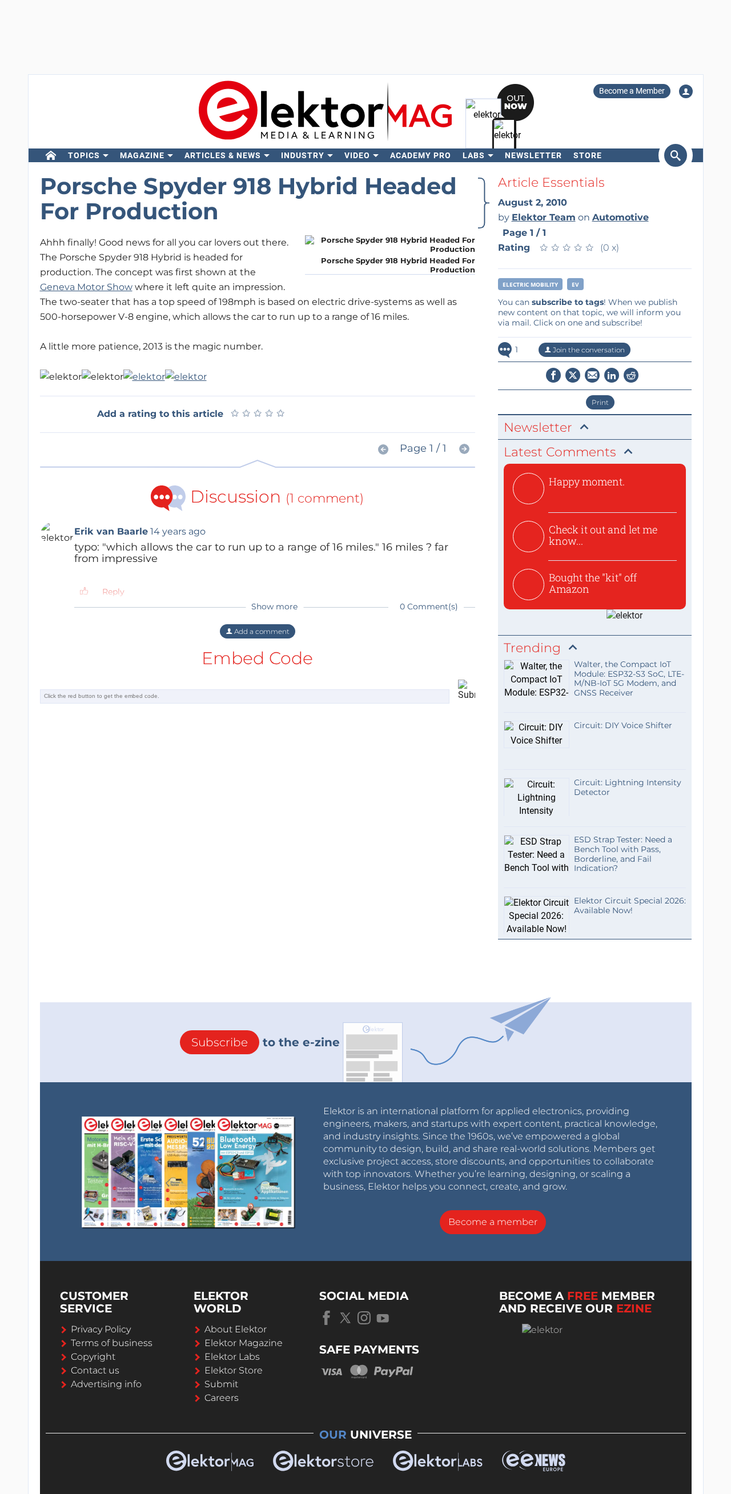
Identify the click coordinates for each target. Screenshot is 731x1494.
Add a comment (261, 631)
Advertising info (106, 1384)
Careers (221, 1397)
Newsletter (533, 155)
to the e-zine (265, 1042)
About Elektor (235, 1329)
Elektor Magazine (243, 1343)
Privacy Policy (101, 1329)
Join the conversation (588, 350)
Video (357, 155)
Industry (302, 155)
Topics (84, 155)
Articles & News (222, 155)
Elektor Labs (232, 1356)
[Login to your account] (686, 91)
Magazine (142, 155)
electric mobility (530, 284)
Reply (113, 592)
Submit (221, 1384)
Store (587, 155)
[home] (51, 155)
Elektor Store (233, 1370)
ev (575, 284)
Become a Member (632, 90)
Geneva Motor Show (86, 287)
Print (600, 402)
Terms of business (111, 1343)
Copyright (93, 1356)
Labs (474, 155)
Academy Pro (420, 155)
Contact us (95, 1370)
